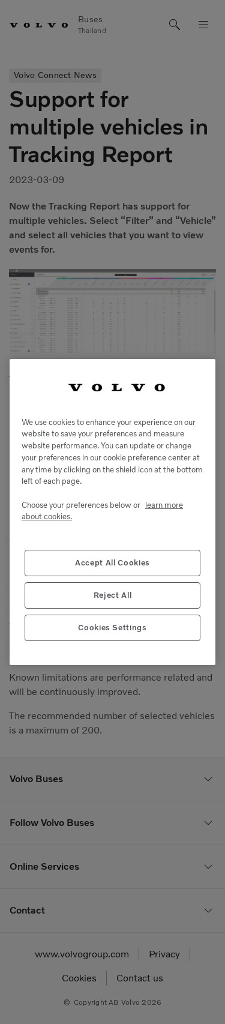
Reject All (113, 595)
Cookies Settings (112, 627)
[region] (112, 512)
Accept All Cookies (112, 562)
